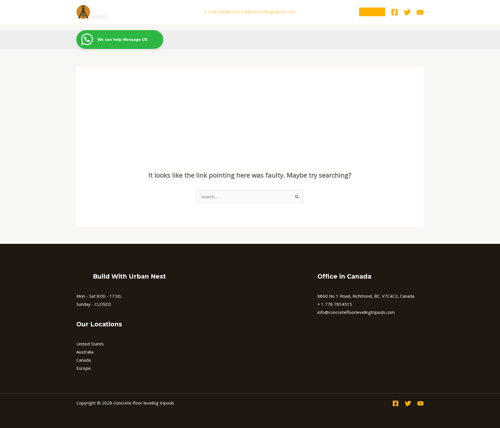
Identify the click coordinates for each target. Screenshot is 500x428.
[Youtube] (420, 12)
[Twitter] (407, 12)
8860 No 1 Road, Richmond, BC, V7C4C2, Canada (365, 296)
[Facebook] (394, 12)
